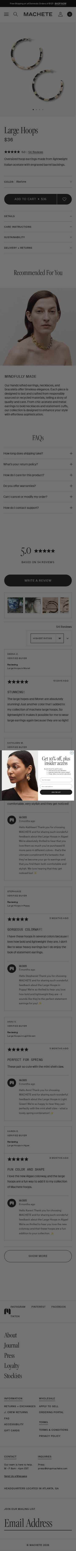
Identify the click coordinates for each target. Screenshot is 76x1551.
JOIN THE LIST (56, 792)
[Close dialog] (71, 752)
